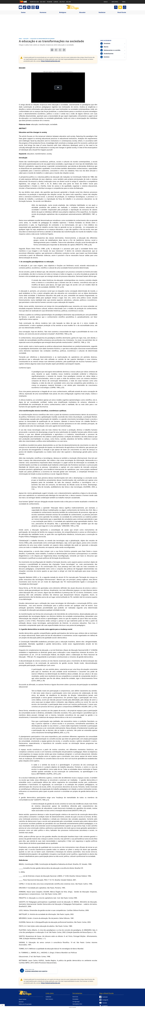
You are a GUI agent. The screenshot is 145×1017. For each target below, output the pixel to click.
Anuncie (21, 1002)
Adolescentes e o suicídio (112, 50)
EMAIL (124, 1)
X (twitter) (105, 1006)
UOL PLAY (62, 1)
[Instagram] (33, 7)
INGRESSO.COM (34, 1)
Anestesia (107, 43)
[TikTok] (24, 7)
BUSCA (106, 1)
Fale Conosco (49, 999)
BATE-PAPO (115, 1)
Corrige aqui (76, 1001)
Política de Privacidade (25, 1004)
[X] (29, 7)
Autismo (106, 57)
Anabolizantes (108, 53)
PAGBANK (49, 1)
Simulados (75, 999)
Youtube (104, 1003)
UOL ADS (68, 1)
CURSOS (56, 1)
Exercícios (75, 996)
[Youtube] (20, 7)
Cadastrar (48, 996)
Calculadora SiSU (77, 1004)
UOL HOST (43, 1)
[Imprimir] (52, 50)
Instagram (105, 1000)
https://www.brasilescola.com (50, 61)
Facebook (104, 997)
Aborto (106, 47)
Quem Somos (22, 999)
